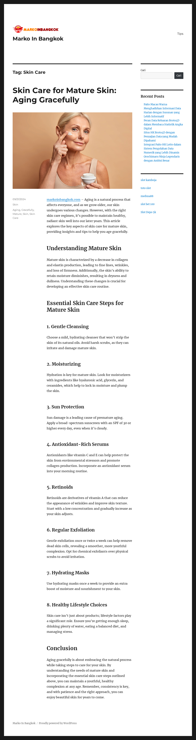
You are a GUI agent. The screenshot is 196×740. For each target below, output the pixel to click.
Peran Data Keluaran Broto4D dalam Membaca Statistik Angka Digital (163, 124)
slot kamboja (148, 180)
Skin (15, 204)
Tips (180, 34)
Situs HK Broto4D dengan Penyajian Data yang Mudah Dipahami (160, 136)
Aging (16, 209)
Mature (17, 213)
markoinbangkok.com (63, 199)
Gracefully (27, 209)
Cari (143, 70)
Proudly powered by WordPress (58, 723)
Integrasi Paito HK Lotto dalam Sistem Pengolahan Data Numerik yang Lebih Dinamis (162, 148)
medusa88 (147, 196)
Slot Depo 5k (148, 212)
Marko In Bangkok (38, 38)
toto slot (146, 188)
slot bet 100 (147, 204)
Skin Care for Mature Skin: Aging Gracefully (64, 95)
